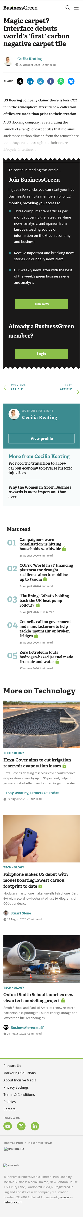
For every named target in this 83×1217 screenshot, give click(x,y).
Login (41, 353)
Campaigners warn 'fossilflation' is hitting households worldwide (40, 544)
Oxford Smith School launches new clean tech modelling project (38, 997)
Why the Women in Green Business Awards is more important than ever (40, 492)
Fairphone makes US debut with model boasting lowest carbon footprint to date (35, 880)
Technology (13, 753)
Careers (9, 1109)
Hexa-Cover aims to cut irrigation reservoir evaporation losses (37, 763)
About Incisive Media (19, 1080)
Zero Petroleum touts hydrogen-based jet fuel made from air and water (46, 657)
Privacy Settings (16, 1087)
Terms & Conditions (19, 1094)
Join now (41, 304)
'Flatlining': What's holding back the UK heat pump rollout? (44, 600)
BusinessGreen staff (27, 1027)
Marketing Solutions (19, 1073)
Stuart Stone (21, 913)
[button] (67, 8)
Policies (9, 1101)
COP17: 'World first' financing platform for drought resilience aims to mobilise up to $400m (46, 572)
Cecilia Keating (29, 59)
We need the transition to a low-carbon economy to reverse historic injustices (40, 468)
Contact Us (12, 1065)
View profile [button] (41, 438)
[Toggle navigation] (75, 8)
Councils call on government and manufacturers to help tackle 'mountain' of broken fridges (45, 628)
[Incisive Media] (11, 1164)
